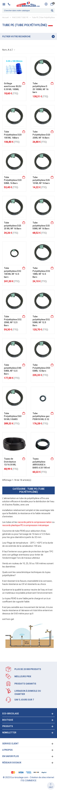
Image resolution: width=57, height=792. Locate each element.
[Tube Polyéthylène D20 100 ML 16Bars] (14, 117)
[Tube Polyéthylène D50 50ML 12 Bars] (43, 350)
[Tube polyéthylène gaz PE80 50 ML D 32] (43, 398)
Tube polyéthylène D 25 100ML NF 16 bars (40, 88)
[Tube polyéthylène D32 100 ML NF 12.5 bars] (14, 253)
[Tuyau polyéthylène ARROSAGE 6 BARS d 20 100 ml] (43, 444)
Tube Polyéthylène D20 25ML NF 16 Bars (41, 134)
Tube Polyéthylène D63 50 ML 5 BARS (12, 416)
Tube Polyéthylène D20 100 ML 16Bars (12, 134)
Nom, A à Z (7, 50)
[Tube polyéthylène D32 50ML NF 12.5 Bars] (43, 302)
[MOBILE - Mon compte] (46, 4)
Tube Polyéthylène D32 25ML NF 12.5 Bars (12, 321)
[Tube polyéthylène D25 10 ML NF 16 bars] (43, 162)
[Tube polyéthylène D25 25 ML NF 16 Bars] (14, 208)
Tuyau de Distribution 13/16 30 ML (10, 462)
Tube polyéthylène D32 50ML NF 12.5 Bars (41, 321)
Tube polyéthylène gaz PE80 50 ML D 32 (41, 416)
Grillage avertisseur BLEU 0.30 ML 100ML (12, 86)
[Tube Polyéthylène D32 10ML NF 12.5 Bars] (43, 253)
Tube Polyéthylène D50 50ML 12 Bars (41, 368)
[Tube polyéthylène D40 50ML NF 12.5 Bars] (14, 350)
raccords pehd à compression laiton (35, 522)
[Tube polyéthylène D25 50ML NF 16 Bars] (43, 208)
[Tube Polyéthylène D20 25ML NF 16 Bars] (43, 117)
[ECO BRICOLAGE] (28, 4)
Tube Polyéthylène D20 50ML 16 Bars (12, 180)
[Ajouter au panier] (24, 84)
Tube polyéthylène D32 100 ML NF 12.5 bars (12, 272)
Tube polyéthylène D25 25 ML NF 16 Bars (12, 225)
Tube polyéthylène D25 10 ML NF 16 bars (41, 180)
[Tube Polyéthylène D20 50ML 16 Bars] (14, 162)
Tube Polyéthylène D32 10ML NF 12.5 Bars (41, 272)
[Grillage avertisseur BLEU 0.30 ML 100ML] (14, 68)
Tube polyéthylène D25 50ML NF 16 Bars (41, 225)
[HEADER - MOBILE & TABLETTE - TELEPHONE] (10, 4)
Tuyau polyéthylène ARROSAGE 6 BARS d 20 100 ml (41, 463)
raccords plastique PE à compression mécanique (25, 525)
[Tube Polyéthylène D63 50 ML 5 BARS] (14, 398)
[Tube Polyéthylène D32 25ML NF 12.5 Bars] (14, 302)
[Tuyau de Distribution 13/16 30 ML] (14, 444)
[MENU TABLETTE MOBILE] (5, 4)
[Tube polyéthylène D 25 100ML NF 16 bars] (43, 68)
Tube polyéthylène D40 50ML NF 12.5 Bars (12, 369)
